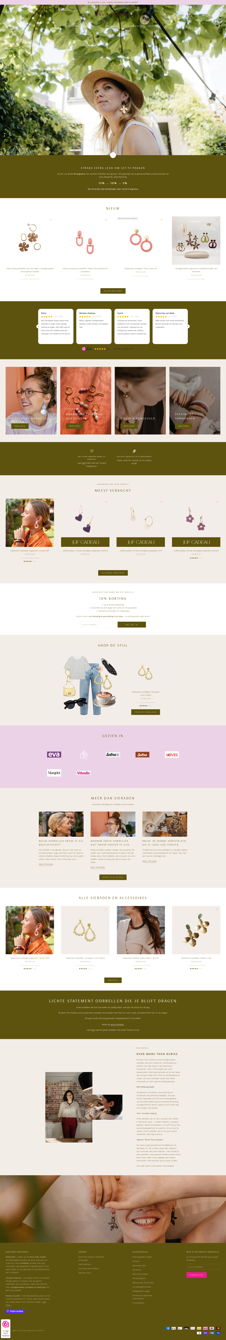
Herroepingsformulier (141, 1287)
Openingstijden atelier (142, 1257)
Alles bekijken (113, 291)
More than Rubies (140, 1274)
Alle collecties (112, 26)
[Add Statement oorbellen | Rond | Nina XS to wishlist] (161, 220)
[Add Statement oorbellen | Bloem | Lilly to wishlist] (217, 909)
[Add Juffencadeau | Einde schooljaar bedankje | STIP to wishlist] (161, 502)
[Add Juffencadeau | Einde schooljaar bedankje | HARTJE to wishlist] (106, 502)
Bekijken (129, 426)
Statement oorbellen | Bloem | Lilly (196, 958)
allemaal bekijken (113, 573)
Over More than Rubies (133, 26)
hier (84, 463)
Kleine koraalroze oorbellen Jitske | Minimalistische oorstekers (85, 270)
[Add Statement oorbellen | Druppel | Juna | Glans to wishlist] (106, 909)
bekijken (20, 426)
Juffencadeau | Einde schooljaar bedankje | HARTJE (85, 551)
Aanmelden (196, 1275)
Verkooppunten (139, 1265)
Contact (135, 1261)
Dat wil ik (132, 625)
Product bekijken (146, 712)
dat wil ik (200, 1330)
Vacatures (136, 1270)
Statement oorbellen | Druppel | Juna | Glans (145, 693)
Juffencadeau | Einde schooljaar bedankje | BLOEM (196, 551)
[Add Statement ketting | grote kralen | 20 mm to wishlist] (161, 909)
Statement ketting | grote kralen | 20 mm (141, 958)
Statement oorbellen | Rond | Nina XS (140, 268)
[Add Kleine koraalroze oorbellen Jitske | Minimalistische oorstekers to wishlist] (106, 220)
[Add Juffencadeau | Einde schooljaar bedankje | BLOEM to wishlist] (217, 502)
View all (113, 980)
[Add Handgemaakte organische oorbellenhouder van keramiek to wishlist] (217, 220)
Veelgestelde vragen (141, 1291)
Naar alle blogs (113, 877)
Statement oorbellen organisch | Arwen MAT (29, 551)
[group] (113, 80)
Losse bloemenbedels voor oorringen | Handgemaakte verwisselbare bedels (30, 270)
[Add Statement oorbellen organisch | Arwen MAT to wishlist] (51, 502)
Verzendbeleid (138, 1278)
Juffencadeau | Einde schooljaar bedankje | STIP (141, 551)
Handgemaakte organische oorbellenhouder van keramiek (196, 270)
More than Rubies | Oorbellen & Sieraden (83, 26)
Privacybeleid (138, 1303)
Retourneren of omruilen (143, 1283)
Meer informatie (46, 864)
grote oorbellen (117, 1024)
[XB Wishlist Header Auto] (213, 14)
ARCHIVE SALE (154, 26)
